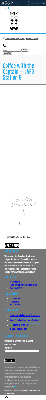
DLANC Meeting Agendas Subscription (23, 285)
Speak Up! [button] (12, 245)
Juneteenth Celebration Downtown (25, 315)
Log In (7, 8)
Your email (8, 348)
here (15, 387)
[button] (25, 50)
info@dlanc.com (15, 281)
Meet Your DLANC (16, 288)
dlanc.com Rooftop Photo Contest (24, 320)
